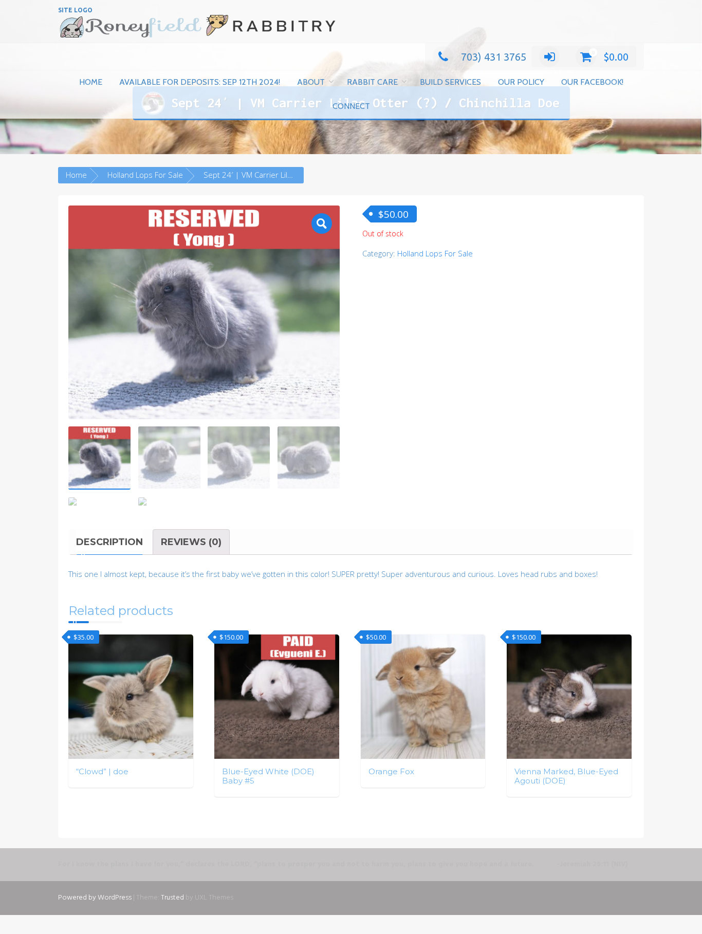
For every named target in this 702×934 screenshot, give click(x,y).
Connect (351, 106)
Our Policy (521, 82)
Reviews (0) (191, 542)
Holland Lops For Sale (145, 175)
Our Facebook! (592, 82)
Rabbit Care (372, 82)
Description (109, 542)
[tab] (109, 542)
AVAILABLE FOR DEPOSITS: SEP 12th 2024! (199, 82)
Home (90, 82)
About (311, 82)
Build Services (450, 82)
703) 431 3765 (493, 57)
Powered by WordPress (95, 898)
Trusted (172, 898)
